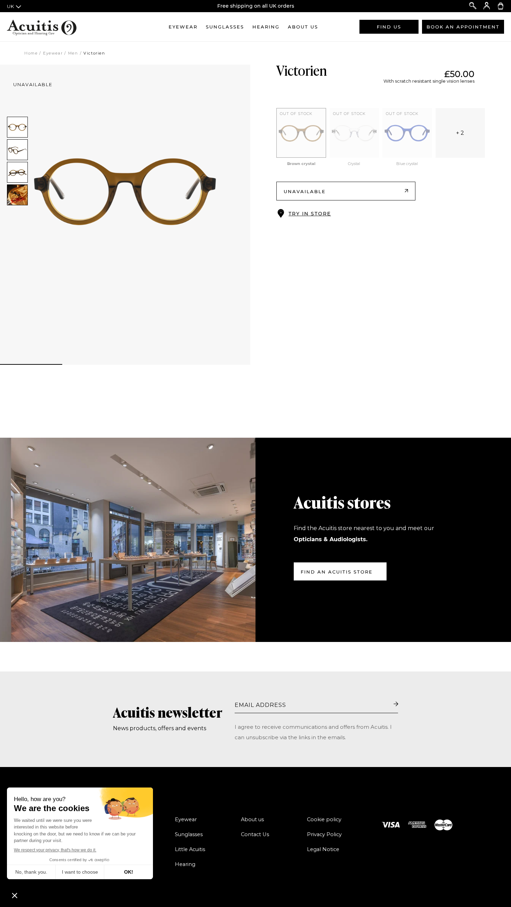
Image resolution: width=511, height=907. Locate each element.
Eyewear (183, 27)
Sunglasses (225, 27)
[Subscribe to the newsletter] (396, 704)
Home (31, 53)
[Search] (472, 6)
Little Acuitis (190, 849)
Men (73, 53)
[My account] (486, 6)
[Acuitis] (41, 27)
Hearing (265, 27)
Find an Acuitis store (337, 572)
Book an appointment (463, 27)
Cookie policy (324, 819)
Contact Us (255, 834)
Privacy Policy (324, 834)
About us (303, 27)
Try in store (310, 213)
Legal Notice (323, 849)
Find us (389, 27)
